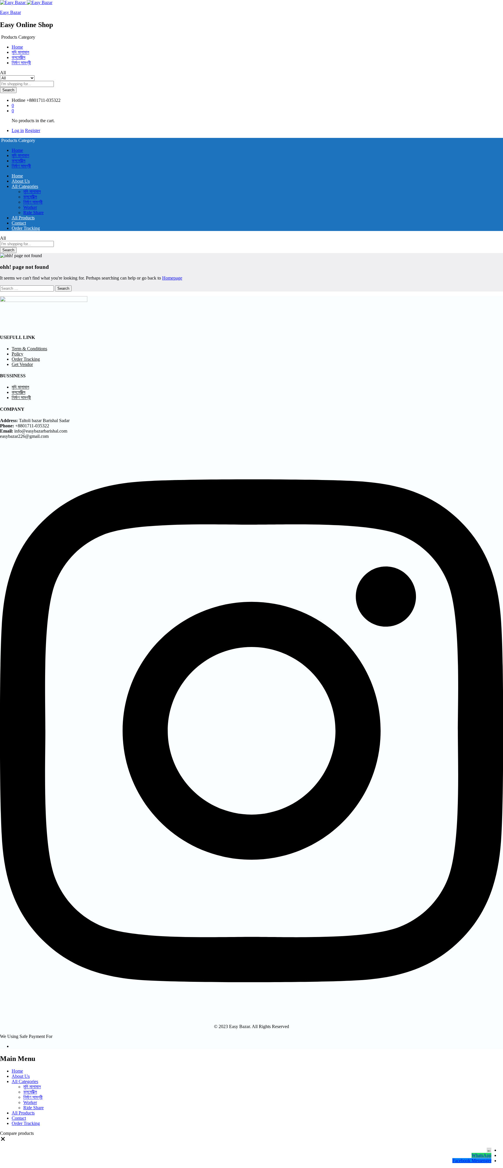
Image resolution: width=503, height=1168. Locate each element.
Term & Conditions (29, 348)
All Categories (25, 1081)
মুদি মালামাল (20, 52)
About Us (21, 181)
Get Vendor (22, 364)
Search (8, 90)
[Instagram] (251, 1016)
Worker (30, 207)
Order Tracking (26, 228)
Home (17, 47)
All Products (23, 217)
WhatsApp (481, 1155)
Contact (19, 223)
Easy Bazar (10, 12)
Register (32, 130)
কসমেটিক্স (18, 57)
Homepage (172, 277)
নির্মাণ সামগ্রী (21, 62)
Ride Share (33, 212)
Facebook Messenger (471, 1160)
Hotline (18, 100)
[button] (3, 1140)
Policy (17, 353)
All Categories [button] (25, 186)
